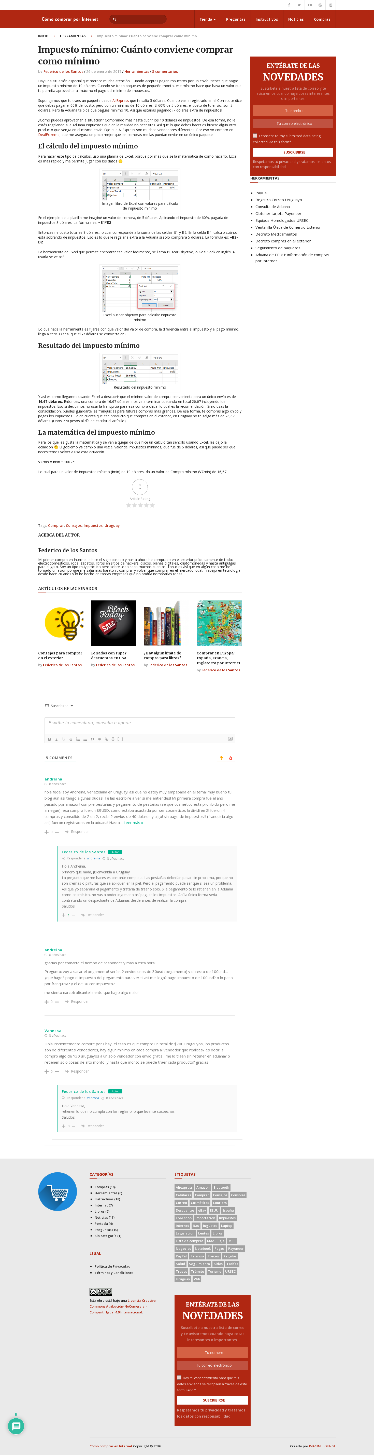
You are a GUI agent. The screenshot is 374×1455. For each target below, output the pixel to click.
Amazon (203, 1187)
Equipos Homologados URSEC (281, 220)
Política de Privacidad (113, 1266)
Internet (101, 1205)
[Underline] (63, 739)
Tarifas (232, 1263)
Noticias (296, 19)
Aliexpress (184, 1187)
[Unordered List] (85, 739)
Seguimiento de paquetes (277, 247)
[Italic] (56, 739)
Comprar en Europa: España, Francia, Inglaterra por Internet (218, 658)
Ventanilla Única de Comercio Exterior (288, 227)
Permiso (197, 1256)
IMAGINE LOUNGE (322, 1446)
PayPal (261, 192)
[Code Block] (99, 739)
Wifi (197, 1279)
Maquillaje (216, 1241)
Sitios (218, 1263)
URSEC (230, 1271)
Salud (180, 1263)
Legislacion (185, 1233)
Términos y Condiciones (114, 1272)
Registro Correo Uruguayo (278, 199)
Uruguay (112, 525)
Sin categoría (106, 1235)
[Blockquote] (92, 739)
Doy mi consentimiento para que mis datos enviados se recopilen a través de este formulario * (212, 1384)
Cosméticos (200, 1202)
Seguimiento (199, 1263)
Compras (322, 19)
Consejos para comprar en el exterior (60, 656)
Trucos (181, 1271)
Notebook (203, 1248)
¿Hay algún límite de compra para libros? (162, 656)
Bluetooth (221, 1187)
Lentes (203, 1233)
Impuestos (93, 525)
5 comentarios (165, 71)
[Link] (106, 739)
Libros (100, 1211)
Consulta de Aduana (272, 206)
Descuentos (185, 1210)
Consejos (74, 525)
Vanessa (93, 1098)
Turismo (214, 1271)
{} (113, 739)
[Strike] (71, 739)
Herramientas (73, 36)
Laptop (226, 1225)
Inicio (43, 36)
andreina (93, 858)
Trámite (197, 1271)
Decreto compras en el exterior (283, 240)
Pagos (219, 1248)
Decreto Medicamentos (276, 234)
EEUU (214, 1210)
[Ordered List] (78, 739)
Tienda (205, 19)
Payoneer (236, 1248)
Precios (214, 1256)
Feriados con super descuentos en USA (108, 656)
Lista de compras (189, 1241)
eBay (202, 1210)
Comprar (56, 525)
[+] (120, 739)
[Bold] (49, 739)
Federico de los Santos (63, 71)
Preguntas (236, 19)
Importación (205, 1218)
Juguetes (210, 1225)
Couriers (220, 1202)
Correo (181, 1202)
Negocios (183, 1248)
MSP (232, 1241)
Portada (101, 1223)
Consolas (238, 1195)
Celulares (183, 1195)
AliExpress (120, 100)
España (228, 1210)
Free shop (184, 1218)
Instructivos (267, 19)
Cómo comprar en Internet (111, 1446)
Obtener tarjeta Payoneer (278, 213)
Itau (196, 1225)
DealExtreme (49, 134)
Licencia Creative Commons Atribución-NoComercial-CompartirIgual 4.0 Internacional (123, 1306)
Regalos (229, 1256)
